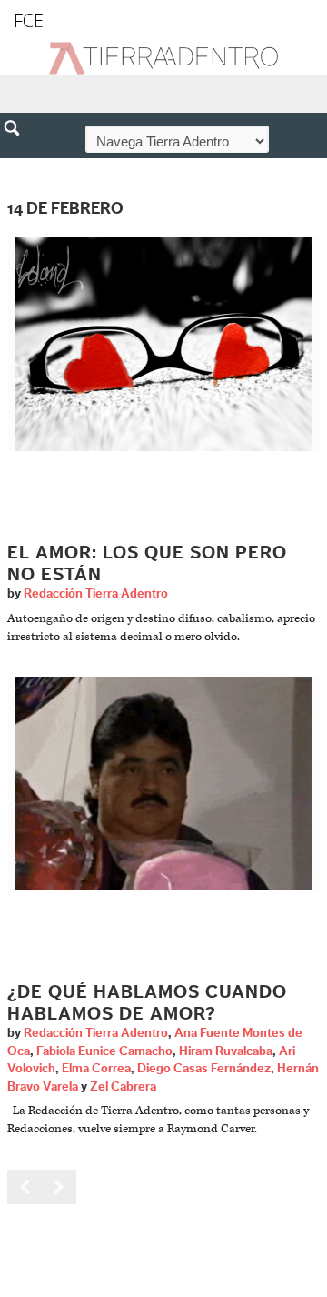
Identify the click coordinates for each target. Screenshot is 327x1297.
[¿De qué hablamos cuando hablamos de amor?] (163, 783)
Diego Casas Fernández (204, 1068)
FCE (29, 20)
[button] (18, 167)
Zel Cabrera (123, 1087)
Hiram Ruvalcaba (225, 1051)
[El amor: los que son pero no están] (163, 344)
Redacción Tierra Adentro (96, 594)
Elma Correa (96, 1068)
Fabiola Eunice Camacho (104, 1051)
